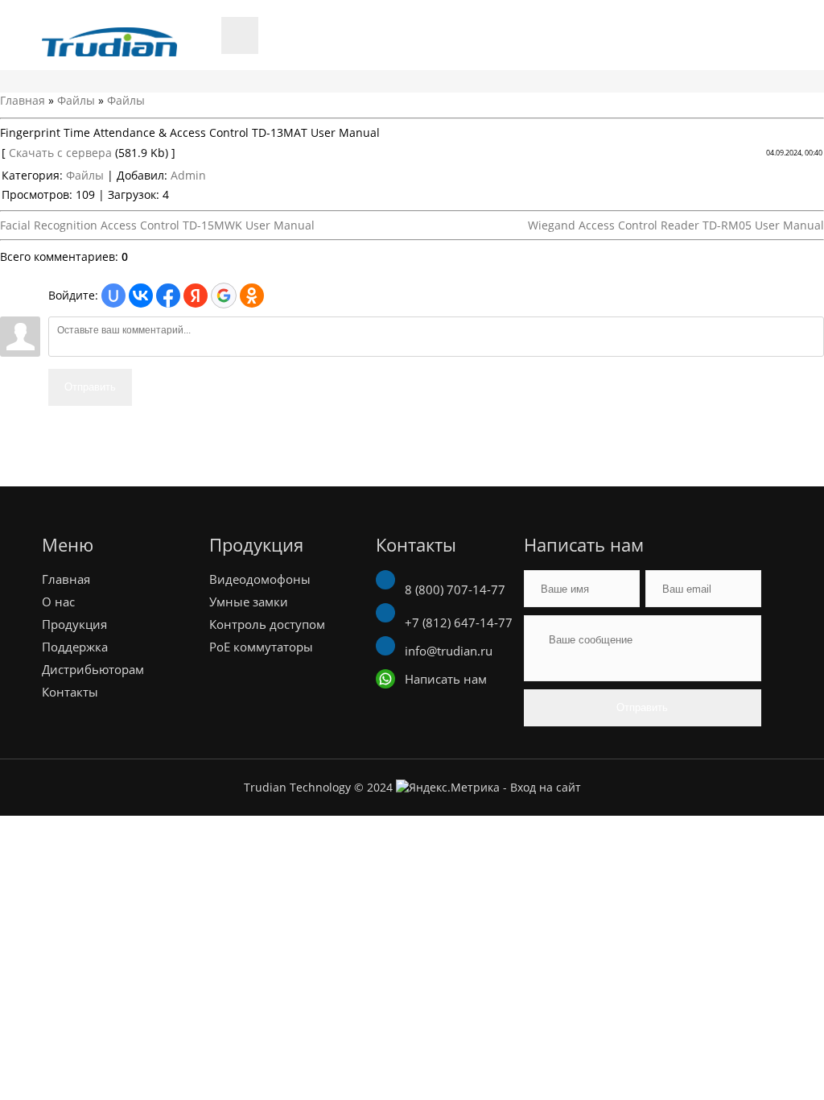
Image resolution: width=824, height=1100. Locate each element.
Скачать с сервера (60, 152)
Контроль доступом (267, 624)
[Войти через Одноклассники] (252, 295)
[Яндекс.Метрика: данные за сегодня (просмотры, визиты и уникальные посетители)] (448, 788)
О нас (58, 601)
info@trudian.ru (447, 651)
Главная (22, 100)
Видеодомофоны (260, 579)
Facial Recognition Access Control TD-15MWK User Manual (157, 225)
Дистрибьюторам (93, 669)
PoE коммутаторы (261, 647)
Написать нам (444, 679)
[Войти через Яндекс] (195, 295)
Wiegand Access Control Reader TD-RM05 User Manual (676, 225)
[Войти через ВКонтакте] (141, 295)
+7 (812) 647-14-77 (457, 622)
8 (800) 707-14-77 (453, 589)
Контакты (70, 692)
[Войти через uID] (113, 295)
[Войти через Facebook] (168, 295)
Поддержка (75, 647)
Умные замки (248, 601)
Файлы (76, 100)
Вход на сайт (545, 787)
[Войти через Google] (224, 295)
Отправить (90, 387)
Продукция (74, 624)
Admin (188, 175)
